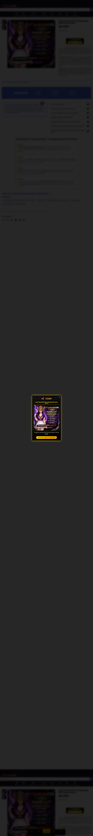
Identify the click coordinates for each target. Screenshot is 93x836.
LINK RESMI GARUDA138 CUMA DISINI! (46, 437)
